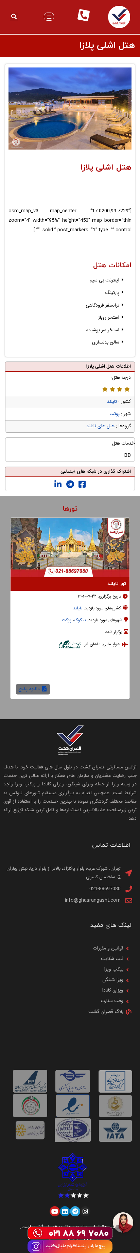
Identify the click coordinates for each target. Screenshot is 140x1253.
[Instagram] (85, 1211)
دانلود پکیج (29, 689)
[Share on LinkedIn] (58, 485)
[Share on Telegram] (70, 485)
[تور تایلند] (70, 547)
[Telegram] (75, 1211)
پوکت (114, 414)
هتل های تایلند (100, 426)
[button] (49, 17)
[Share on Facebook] (82, 485)
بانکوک (80, 620)
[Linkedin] (65, 1211)
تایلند (112, 402)
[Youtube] (55, 1211)
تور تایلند (116, 584)
